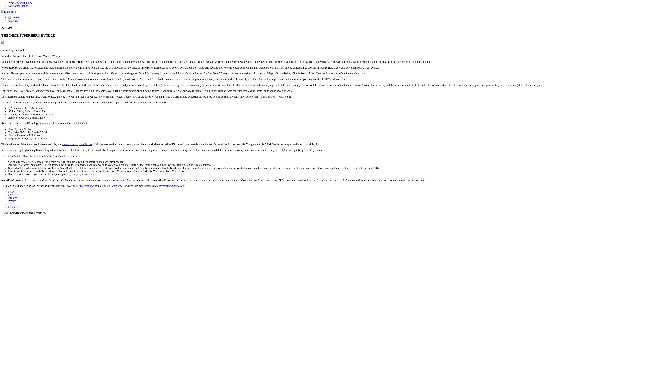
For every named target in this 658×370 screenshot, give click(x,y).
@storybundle (86, 185)
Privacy (12, 200)
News (11, 194)
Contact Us (14, 207)
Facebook (116, 185)
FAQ (11, 191)
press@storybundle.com (172, 185)
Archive (12, 197)
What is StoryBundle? (20, 2)
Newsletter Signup (18, 5)
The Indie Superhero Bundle (59, 67)
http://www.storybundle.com (77, 144)
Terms (11, 203)
